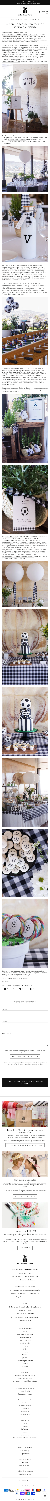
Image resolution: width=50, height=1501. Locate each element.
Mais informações (25, 1196)
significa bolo (25, 1343)
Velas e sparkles (25, 1340)
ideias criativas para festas (28, 20)
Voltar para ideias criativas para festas (27, 1083)
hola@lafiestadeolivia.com (27, 1280)
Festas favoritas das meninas (25, 1388)
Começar (14, 20)
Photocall (25, 1363)
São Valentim (25, 1429)
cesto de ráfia (17, 370)
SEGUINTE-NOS (24, 1480)
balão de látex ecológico (17, 139)
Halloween (25, 1420)
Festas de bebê (25, 1391)
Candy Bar (25, 1372)
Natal (25, 1423)
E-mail (5, 1021)
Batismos (25, 1403)
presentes (25, 1366)
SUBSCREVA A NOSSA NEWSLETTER (25, 1145)
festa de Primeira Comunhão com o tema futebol (20, 34)
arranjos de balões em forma (27, 292)
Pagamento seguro (25, 1465)
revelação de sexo (25, 1406)
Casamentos (25, 1408)
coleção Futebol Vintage (11, 61)
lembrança (29, 271)
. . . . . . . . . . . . (25, 1435)
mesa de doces (11, 536)
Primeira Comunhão (9, 973)
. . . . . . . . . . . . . (25, 1346)
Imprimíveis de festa (25, 1378)
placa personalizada (9, 137)
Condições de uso (25, 1474)
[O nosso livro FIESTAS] (25, 1215)
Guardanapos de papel (25, 1334)
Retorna (25, 1462)
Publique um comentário (25, 1056)
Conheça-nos (25, 1445)
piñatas (24, 1358)
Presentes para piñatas (25, 1361)
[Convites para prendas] (25, 1164)
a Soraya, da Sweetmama (11, 549)
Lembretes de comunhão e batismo (25, 1381)
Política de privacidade (28, 1063)
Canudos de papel (25, 1337)
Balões (25, 1349)
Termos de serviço (29, 1064)
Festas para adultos (25, 1394)
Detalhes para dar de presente (25, 1375)
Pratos (25, 1331)
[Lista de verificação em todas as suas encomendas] (25, 1114)
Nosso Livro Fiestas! (25, 1448)
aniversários (25, 1411)
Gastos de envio (25, 1459)
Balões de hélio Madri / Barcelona (25, 1438)
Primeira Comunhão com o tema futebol (28, 45)
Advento (25, 1426)
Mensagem (7, 1033)
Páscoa (25, 1432)
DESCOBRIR (25, 1247)
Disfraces (25, 1355)
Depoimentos (25, 1454)
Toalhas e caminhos (25, 1328)
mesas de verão (25, 1414)
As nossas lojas (25, 1451)
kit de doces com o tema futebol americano (18, 556)
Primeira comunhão (25, 1400)
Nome (4, 1009)
